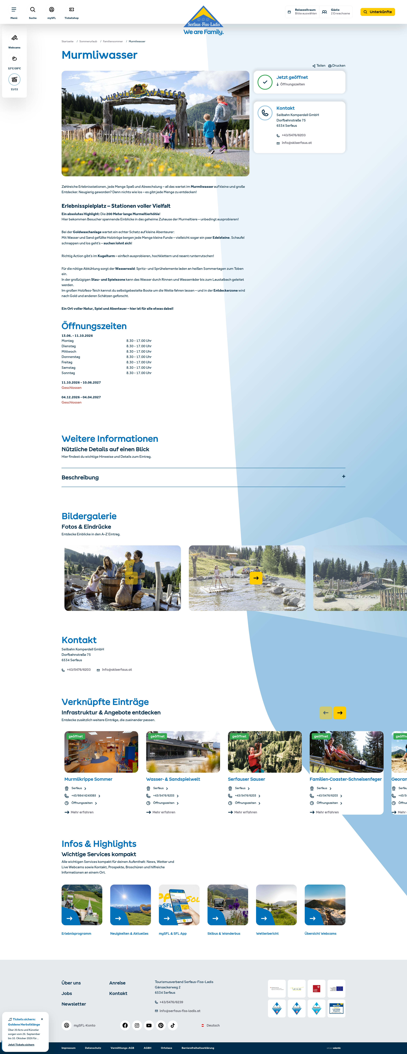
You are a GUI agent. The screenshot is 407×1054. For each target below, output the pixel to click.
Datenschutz (93, 1048)
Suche (33, 17)
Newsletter (74, 1004)
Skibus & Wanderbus (224, 933)
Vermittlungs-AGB (122, 1048)
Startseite (67, 41)
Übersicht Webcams (320, 933)
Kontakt (118, 993)
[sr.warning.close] (42, 1019)
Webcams (14, 47)
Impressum (68, 1048)
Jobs (67, 993)
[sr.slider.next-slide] (256, 578)
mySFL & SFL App (173, 933)
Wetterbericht (267, 933)
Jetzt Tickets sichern (21, 1045)
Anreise (117, 982)
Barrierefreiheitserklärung (198, 1048)
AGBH (147, 1048)
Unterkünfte (380, 12)
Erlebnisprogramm (76, 933)
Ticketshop (72, 17)
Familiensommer (113, 41)
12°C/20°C (14, 68)
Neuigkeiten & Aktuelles (129, 933)
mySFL (51, 17)
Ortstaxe (166, 1048)
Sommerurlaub (88, 41)
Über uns (71, 982)
